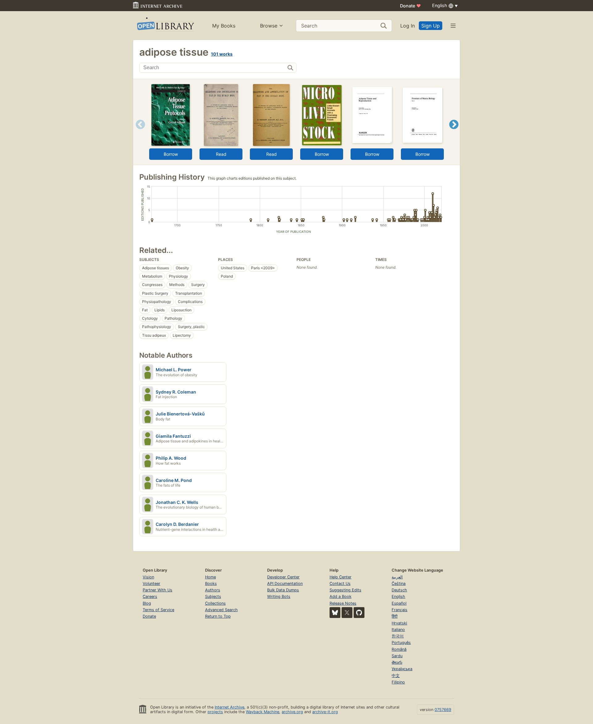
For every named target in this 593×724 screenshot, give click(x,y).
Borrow (171, 154)
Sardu (397, 656)
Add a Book (340, 596)
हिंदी (394, 616)
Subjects (213, 596)
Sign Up (430, 26)
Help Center (340, 577)
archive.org (292, 711)
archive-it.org (325, 711)
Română (399, 649)
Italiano (398, 629)
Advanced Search (221, 609)
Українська (402, 669)
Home (210, 577)
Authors (212, 590)
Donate (410, 5)
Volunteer (151, 583)
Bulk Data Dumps (283, 590)
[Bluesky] (335, 612)
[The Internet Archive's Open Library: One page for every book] (165, 25)
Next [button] (454, 132)
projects (215, 711)
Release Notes (343, 603)
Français (399, 609)
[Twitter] (347, 612)
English (398, 596)
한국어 (398, 636)
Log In (407, 26)
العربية (397, 577)
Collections (215, 603)
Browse (268, 26)
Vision (148, 577)
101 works (222, 54)
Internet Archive (229, 707)
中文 (396, 675)
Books (211, 583)
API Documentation (285, 583)
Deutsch (399, 590)
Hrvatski (399, 623)
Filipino (398, 682)
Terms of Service (158, 609)
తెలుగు (397, 662)
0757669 (443, 709)
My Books (223, 26)
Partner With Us (157, 590)
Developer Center (283, 577)
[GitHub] (359, 612)
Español (399, 603)
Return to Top (218, 616)
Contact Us (340, 583)
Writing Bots (278, 596)
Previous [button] (138, 132)
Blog (147, 603)
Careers (150, 596)
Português (401, 642)
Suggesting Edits (345, 590)
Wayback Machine (262, 711)
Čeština (399, 583)
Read (221, 154)
